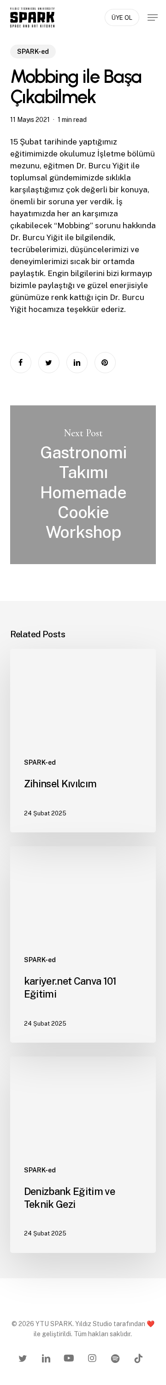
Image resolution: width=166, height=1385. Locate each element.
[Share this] (20, 362)
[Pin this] (105, 362)
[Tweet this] (48, 362)
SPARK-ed (33, 51)
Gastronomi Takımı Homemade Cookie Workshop (83, 484)
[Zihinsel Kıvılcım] (83, 740)
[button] (153, 17)
